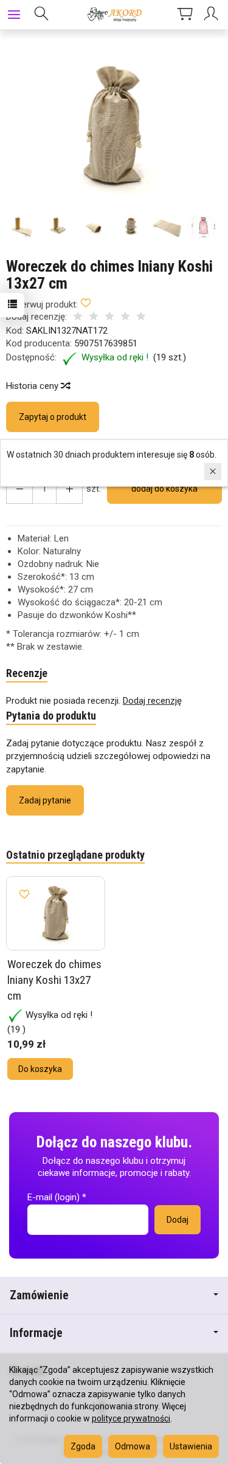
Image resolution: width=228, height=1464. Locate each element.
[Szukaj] (41, 14)
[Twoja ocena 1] (78, 317)
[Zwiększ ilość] (19, 488)
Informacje (36, 1333)
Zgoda (83, 1446)
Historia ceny (33, 385)
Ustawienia (191, 1446)
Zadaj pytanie (45, 800)
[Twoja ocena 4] (125, 317)
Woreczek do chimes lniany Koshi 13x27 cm (54, 979)
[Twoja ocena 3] (109, 317)
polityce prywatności (131, 1418)
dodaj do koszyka (164, 488)
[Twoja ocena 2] (94, 317)
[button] (112, 126)
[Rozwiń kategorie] (14, 14)
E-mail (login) (53, 1197)
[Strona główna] (114, 14)
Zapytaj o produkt (52, 417)
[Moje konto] (213, 14)
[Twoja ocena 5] (141, 317)
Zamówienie (39, 1295)
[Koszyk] (184, 14)
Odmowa (132, 1446)
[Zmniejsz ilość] (69, 488)
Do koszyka (40, 1069)
